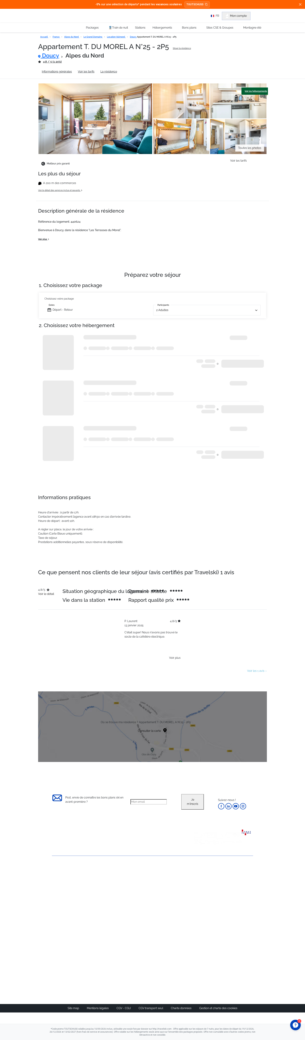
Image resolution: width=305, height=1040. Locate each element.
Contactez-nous (62, 868)
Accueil (44, 37)
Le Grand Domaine (93, 37)
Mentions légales (98, 1008)
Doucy (133, 37)
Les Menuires (170, 902)
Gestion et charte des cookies (218, 1008)
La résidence (108, 71)
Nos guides (136, 950)
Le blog (134, 946)
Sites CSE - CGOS (140, 885)
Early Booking (106, 893)
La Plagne (168, 893)
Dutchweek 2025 (173, 962)
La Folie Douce (171, 967)
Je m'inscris (192, 802)
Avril (197, 902)
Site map (74, 1008)
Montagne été (252, 27)
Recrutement (60, 880)
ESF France (235, 923)
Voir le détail (46, 594)
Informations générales (57, 71)
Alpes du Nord (71, 37)
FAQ (54, 886)
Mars (198, 898)
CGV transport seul (151, 1008)
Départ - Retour (63, 309)
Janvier (199, 885)
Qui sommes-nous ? (65, 874)
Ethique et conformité (66, 892)
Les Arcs (167, 898)
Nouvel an (201, 881)
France (56, 37)
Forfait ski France (238, 919)
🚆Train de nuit (118, 27)
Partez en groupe (140, 881)
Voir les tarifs (86, 71)
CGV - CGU (123, 1008)
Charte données (181, 1008)
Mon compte (238, 15)
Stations (140, 27)
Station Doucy (132, 71)
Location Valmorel (116, 37)
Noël (198, 876)
